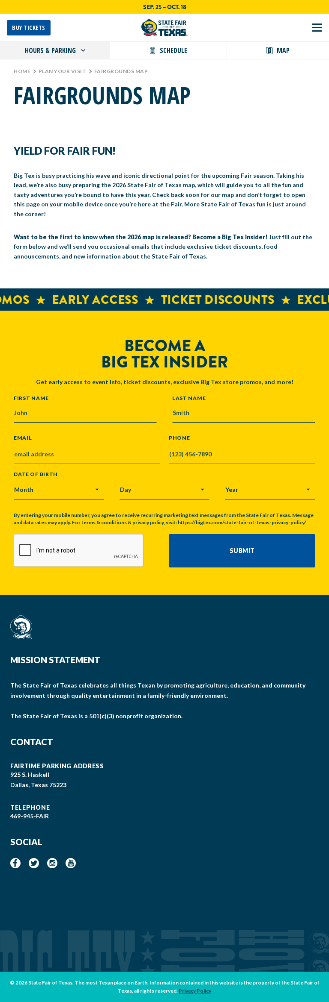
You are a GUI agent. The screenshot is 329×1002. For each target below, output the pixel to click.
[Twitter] (34, 863)
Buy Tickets (28, 28)
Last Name (189, 398)
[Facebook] (15, 863)
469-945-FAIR (29, 816)
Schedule (173, 50)
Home (22, 71)
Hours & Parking (50, 50)
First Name (31, 398)
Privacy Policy (195, 990)
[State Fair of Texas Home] (164, 27)
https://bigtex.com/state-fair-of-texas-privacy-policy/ (242, 522)
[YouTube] (71, 863)
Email (23, 438)
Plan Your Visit (63, 71)
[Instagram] (52, 863)
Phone (179, 438)
